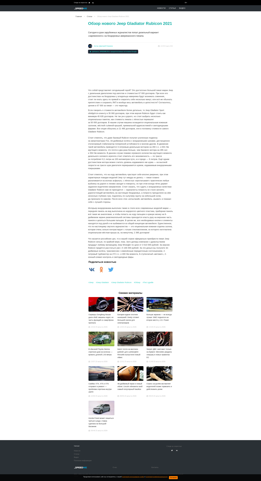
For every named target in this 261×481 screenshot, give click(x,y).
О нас (115, 467)
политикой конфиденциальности (157, 477)
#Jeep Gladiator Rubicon (121, 282)
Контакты (154, 467)
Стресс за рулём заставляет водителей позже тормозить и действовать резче (159, 386)
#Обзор (137, 282)
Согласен (173, 477)
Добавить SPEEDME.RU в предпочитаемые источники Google (114, 51)
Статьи (172, 8)
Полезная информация (83, 460)
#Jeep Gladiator (102, 282)
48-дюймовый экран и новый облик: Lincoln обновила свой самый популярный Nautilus (129, 386)
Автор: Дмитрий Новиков (103, 46)
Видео (182, 8)
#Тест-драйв (148, 282)
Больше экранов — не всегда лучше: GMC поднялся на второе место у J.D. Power (159, 317)
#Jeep (90, 282)
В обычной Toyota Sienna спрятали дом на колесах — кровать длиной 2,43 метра (100, 352)
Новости (161, 8)
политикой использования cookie (133, 477)
